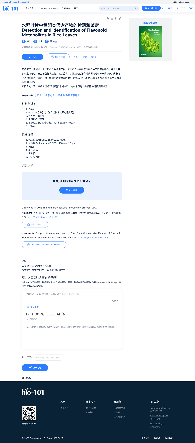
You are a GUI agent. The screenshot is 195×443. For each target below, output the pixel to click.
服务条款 (145, 438)
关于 (76, 8)
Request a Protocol (49, 8)
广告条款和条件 (119, 417)
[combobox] (58, 357)
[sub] (43, 314)
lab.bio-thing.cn (157, 423)
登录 (183, 8)
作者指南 (66, 8)
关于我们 (64, 408)
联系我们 (169, 438)
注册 (191, 8)
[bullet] (48, 314)
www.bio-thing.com (159, 415)
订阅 (170, 8)
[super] (38, 314)
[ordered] (53, 314)
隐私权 (157, 438)
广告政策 (116, 412)
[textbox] (48, 357)
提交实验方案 (151, 8)
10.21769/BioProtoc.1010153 (42, 217)
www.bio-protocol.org (160, 408)
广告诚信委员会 (119, 408)
